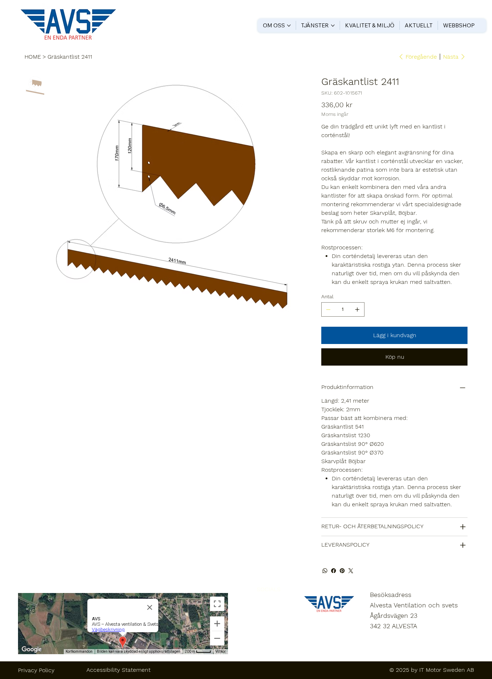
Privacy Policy (36, 670)
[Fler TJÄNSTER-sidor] (333, 25)
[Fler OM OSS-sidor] (289, 25)
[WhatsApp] (324, 570)
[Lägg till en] (357, 309)
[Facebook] (333, 570)
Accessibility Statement (118, 669)
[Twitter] (350, 570)
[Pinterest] (342, 570)
